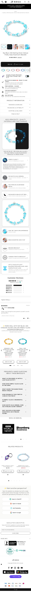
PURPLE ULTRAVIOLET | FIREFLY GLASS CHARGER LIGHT (8, 466)
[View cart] (28, 2)
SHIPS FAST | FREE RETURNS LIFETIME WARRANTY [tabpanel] (16, 6)
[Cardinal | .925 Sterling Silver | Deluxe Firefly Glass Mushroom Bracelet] (17, 70)
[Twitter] (12, 568)
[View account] (25, 2)
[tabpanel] (8, 70)
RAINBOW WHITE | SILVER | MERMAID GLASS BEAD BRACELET (23, 466)
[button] (9, 285)
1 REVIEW (19, 57)
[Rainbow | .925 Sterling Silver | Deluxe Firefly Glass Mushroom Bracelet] (8, 70)
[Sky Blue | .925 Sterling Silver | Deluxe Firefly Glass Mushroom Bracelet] (27, 70)
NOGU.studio (15, 2)
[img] (4, 305)
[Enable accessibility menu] (6, 2)
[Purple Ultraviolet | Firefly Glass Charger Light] (8, 457)
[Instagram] (15, 568)
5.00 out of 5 (19, 280)
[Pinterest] (18, 568)
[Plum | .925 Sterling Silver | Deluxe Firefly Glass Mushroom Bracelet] (13, 70)
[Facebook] (8, 568)
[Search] (2, 1)
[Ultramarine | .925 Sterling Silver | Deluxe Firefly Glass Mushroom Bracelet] (22, 70)
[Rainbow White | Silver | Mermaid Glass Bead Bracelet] (23, 457)
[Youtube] (22, 568)
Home (15, 11)
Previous (2, 70)
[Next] (28, 28)
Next (28, 70)
